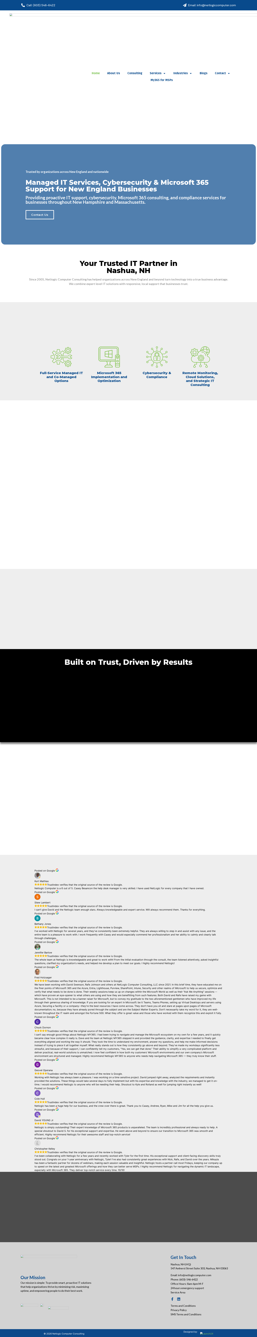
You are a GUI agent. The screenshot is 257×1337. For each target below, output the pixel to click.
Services (156, 73)
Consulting (134, 73)
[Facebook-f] (172, 1299)
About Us (113, 73)
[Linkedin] (178, 1299)
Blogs (203, 73)
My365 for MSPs (162, 80)
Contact (220, 73)
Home (96, 73)
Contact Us (39, 215)
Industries (180, 73)
